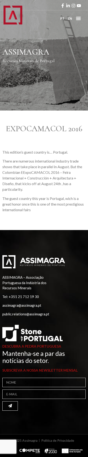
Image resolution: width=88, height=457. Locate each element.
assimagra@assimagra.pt (21, 305)
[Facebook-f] (63, 6)
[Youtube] (79, 6)
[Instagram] (73, 6)
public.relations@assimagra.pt (25, 314)
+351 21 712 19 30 (24, 296)
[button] (78, 18)
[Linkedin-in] (68, 6)
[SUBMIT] (10, 406)
